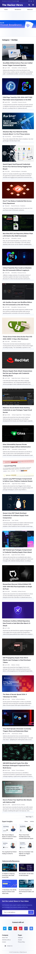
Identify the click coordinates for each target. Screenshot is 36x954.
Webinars (30, 9)
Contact (4, 942)
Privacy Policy (21, 942)
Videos (26, 821)
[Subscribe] (30, 912)
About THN (5, 937)
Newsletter (18, 9)
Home (6, 9)
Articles (32, 821)
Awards (20, 939)
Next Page (29, 816)
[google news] (31, 928)
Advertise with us (6, 939)
